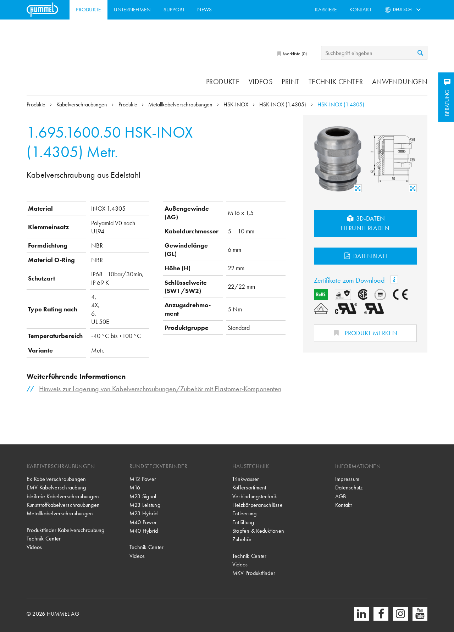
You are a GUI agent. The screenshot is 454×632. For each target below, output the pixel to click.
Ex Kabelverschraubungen (56, 479)
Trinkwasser (245, 479)
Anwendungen (399, 81)
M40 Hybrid (143, 530)
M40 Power (143, 522)
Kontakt (360, 9)
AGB (340, 496)
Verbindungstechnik (254, 496)
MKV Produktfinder (253, 573)
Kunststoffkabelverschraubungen (63, 505)
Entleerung (244, 513)
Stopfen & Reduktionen (258, 530)
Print (290, 81)
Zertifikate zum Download (350, 280)
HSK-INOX (236, 104)
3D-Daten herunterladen (365, 223)
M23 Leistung (144, 505)
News (204, 9)
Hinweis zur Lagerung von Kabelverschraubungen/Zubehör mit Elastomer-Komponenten (160, 388)
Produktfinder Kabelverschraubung (66, 530)
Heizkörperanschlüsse (257, 505)
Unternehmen (132, 9)
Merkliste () (294, 53)
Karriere (326, 9)
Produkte (88, 9)
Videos (260, 81)
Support (174, 9)
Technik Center (336, 81)
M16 (134, 487)
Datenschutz (349, 487)
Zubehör (242, 539)
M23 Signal (142, 496)
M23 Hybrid (143, 513)
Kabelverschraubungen (82, 104)
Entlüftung (243, 522)
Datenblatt (370, 256)
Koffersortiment (249, 487)
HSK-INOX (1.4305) (283, 104)
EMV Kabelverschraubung (56, 487)
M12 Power (142, 479)
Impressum (347, 479)
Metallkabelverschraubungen (181, 104)
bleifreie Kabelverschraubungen (63, 496)
